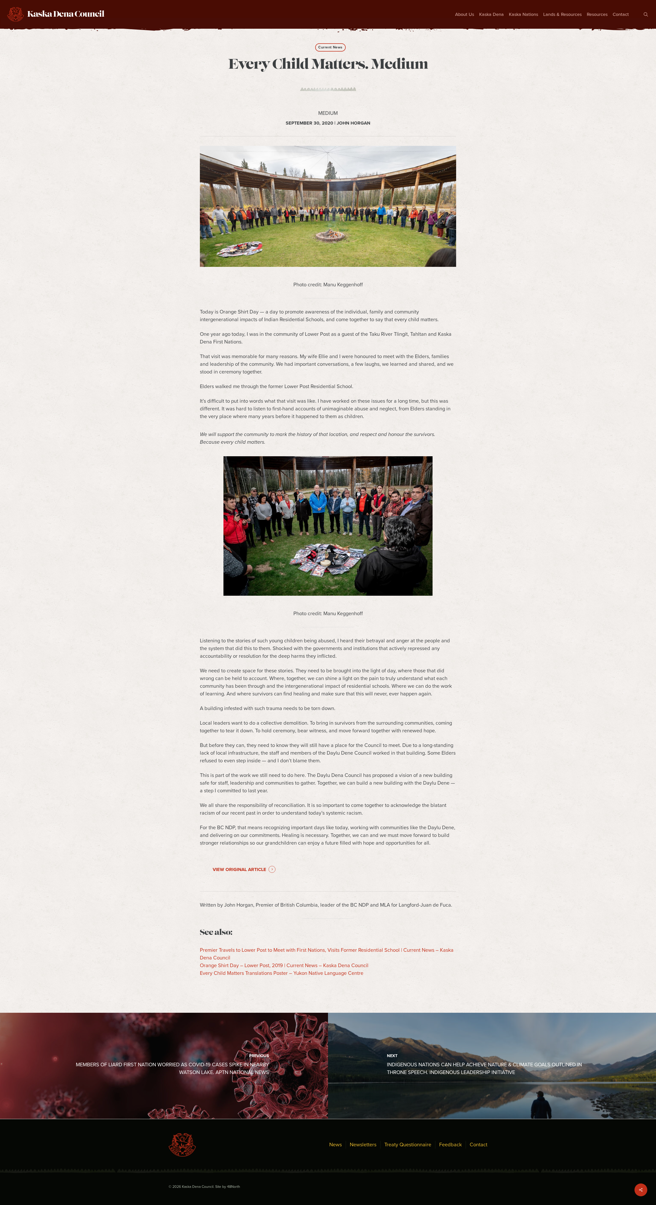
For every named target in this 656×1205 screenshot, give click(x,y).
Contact (478, 1145)
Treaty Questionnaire (407, 1145)
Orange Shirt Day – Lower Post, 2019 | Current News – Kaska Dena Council (284, 966)
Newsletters (363, 1145)
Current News (330, 47)
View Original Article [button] (239, 869)
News (335, 1145)
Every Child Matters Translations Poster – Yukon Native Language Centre (281, 973)
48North (233, 1186)
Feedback (450, 1145)
